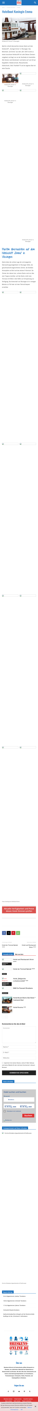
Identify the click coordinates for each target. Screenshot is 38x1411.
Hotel (18, 7)
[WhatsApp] (18, 933)
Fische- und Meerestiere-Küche (6, 984)
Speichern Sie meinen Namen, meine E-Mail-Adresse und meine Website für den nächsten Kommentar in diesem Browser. (18, 1065)
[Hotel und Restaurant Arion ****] (7, 961)
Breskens (5, 993)
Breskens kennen (8, 1399)
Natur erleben (8, 1401)
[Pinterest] (13, 933)
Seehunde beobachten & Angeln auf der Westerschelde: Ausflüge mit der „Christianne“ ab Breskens (19, 1315)
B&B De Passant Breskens (23, 988)
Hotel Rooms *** (19, 1007)
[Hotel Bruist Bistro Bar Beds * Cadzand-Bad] (7, 1000)
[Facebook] (4, 933)
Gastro (4, 974)
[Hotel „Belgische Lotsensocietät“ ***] (7, 981)
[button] (3, 2)
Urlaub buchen (11, 7)
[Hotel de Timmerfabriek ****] (7, 971)
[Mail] (19, 1392)
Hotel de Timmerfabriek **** (10, 946)
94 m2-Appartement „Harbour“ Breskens (14, 1296)
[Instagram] (14, 1391)
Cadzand (5, 1002)
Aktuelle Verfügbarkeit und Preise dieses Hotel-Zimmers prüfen (19, 909)
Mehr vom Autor (19, 954)
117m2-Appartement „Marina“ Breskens (14, 1305)
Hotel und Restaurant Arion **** (29, 946)
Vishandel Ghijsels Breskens (11, 1310)
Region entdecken (26, 1401)
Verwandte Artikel (8, 954)
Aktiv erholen (17, 1401)
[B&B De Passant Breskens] (7, 990)
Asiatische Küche (5, 964)
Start (3, 7)
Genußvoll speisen (28, 1399)
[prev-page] (3, 1017)
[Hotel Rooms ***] (7, 1009)
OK (21, 1409)
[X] (9, 933)
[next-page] (6, 1017)
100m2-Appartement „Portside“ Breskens (14, 1301)
